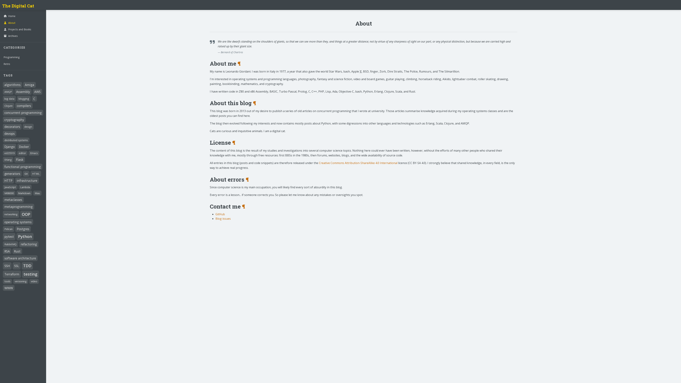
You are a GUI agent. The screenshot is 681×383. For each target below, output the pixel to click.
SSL (16, 266)
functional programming (22, 167)
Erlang (8, 159)
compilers (24, 106)
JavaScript (10, 187)
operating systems (18, 222)
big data (9, 98)
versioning (21, 281)
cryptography (14, 120)
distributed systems (16, 140)
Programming (12, 57)
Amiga (29, 85)
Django (9, 147)
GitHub (220, 214)
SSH (7, 266)
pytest (9, 236)
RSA (7, 251)
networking (11, 214)
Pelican (8, 229)
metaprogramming (18, 206)
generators (12, 173)
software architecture (20, 258)
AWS (37, 92)
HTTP (8, 180)
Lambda (25, 187)
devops (9, 133)
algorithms (12, 85)
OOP (26, 214)
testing (30, 274)
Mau (37, 193)
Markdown (24, 193)
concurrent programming (23, 112)
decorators (12, 126)
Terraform (11, 274)
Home (11, 16)
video (34, 281)
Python (25, 236)
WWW (8, 288)
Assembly (23, 92)
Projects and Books (19, 29)
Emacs (34, 153)
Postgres (23, 229)
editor (22, 153)
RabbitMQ (10, 244)
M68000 (9, 193)
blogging (24, 98)
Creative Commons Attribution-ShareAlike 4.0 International (358, 163)
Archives (13, 36)
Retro (7, 64)
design (28, 126)
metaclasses (13, 200)
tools (7, 281)
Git (26, 173)
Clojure (8, 105)
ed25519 (9, 153)
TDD (27, 265)
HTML (36, 173)
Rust (17, 251)
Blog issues (223, 219)
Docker (24, 147)
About (11, 22)
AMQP (8, 91)
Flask (19, 159)
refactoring (29, 244)
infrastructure (27, 180)
